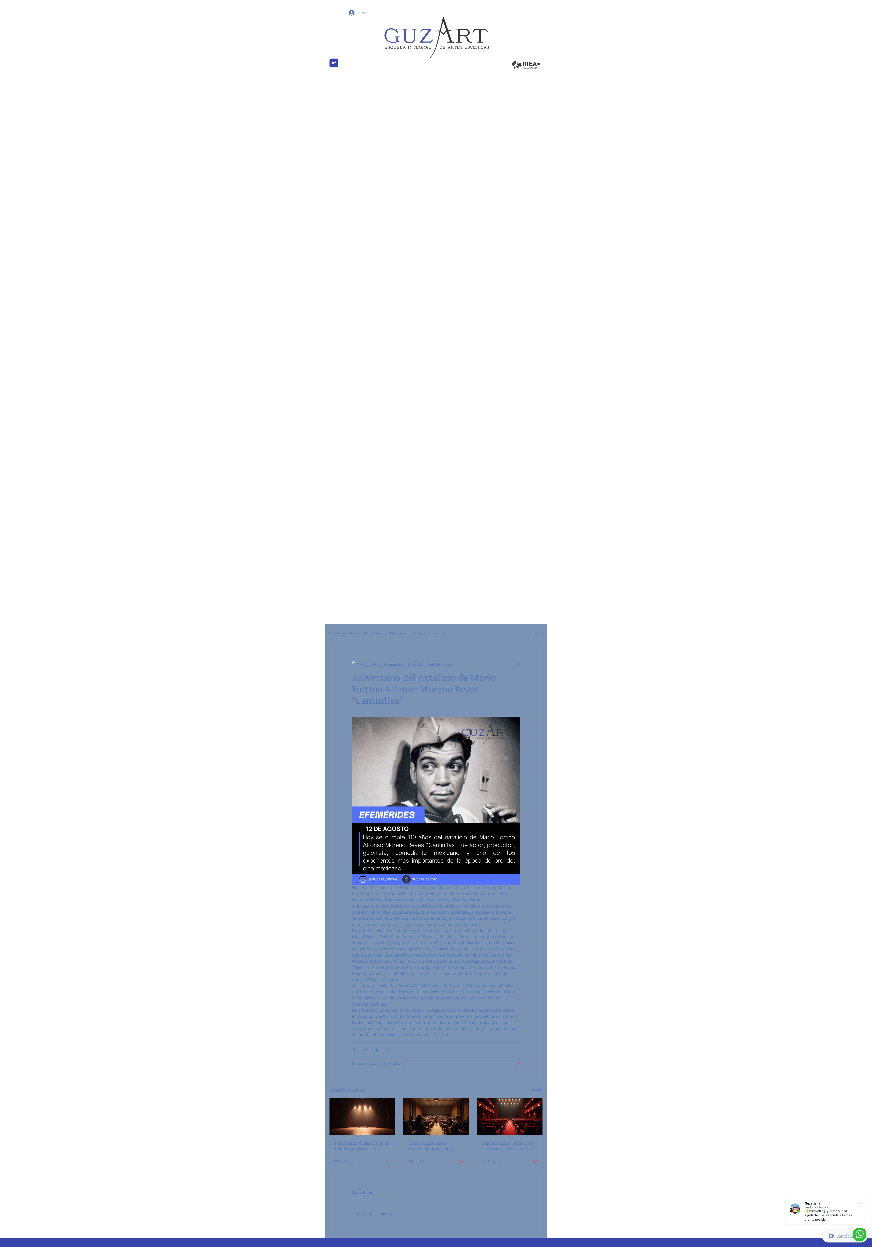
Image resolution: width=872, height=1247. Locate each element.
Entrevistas (397, 633)
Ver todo (536, 1089)
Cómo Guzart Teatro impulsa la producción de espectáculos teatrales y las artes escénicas (435, 1145)
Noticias (419, 633)
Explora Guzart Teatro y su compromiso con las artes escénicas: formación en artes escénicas (507, 1145)
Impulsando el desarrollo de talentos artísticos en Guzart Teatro (362, 1145)
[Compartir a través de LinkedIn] (376, 1050)
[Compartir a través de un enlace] (387, 1050)
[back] (333, 63)
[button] (537, 633)
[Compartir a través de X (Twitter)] (365, 1050)
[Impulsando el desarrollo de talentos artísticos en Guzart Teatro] (362, 1116)
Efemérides (372, 633)
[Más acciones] (517, 664)
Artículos (440, 633)
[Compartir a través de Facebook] (354, 1050)
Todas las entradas (342, 633)
